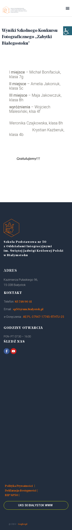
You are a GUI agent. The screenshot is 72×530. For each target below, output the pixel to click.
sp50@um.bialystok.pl (28, 309)
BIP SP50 (11, 495)
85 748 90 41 (23, 301)
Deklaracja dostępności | (21, 490)
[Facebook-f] (7, 351)
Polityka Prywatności (19, 486)
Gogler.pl (22, 524)
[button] (67, 8)
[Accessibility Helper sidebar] (67, 30)
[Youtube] (13, 351)
